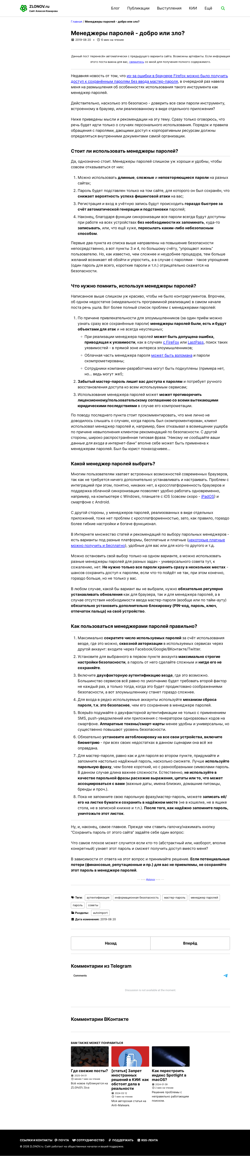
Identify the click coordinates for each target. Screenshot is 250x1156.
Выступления (169, 8)
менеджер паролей (204, 897)
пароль (78, 905)
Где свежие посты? (89, 1071)
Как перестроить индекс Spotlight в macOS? (169, 1075)
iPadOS (207, 496)
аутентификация (98, 897)
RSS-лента (149, 1140)
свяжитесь (136, 62)
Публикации (138, 8)
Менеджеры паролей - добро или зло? (128, 33)
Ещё (208, 8)
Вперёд (190, 943)
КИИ (193, 8)
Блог (115, 8)
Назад (111, 943)
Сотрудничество (90, 1140)
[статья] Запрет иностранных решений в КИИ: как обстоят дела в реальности (130, 1080)
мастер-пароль (174, 897)
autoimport (100, 913)
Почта (63, 1140)
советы (93, 905)
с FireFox (171, 342)
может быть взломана (171, 355)
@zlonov (150, 879)
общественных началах (83, 1146)
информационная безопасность (137, 897)
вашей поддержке (112, 1146)
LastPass (196, 342)
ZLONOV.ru (43, 8)
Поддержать (123, 1140)
